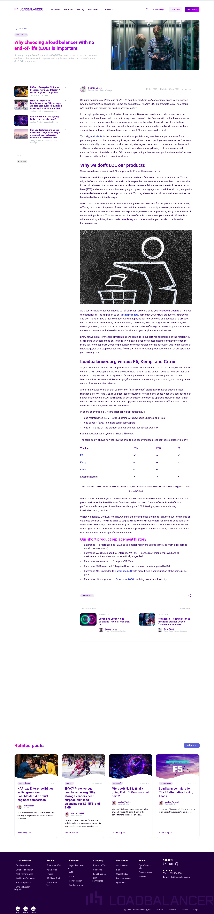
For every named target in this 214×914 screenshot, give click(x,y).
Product (51, 860)
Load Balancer (99, 874)
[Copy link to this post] (189, 595)
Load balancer (23, 860)
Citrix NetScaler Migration (22, 888)
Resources (122, 860)
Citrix (83, 469)
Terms (185, 909)
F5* (82, 455)
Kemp (83, 462)
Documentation (123, 878)
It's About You (99, 865)
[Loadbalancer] (29, 8)
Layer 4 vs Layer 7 (76, 866)
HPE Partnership (97, 879)
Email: (176, 877)
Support (143, 860)
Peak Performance (24, 874)
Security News (145, 872)
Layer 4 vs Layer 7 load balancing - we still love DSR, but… (114, 621)
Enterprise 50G (123, 571)
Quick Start (121, 882)
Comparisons (21, 35)
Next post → (186, 609)
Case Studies (122, 874)
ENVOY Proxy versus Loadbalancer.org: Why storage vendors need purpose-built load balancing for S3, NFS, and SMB (82, 798)
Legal (195, 909)
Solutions (97, 870)
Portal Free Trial (51, 883)
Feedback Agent (76, 885)
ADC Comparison (23, 882)
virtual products (129, 314)
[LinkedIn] (165, 864)
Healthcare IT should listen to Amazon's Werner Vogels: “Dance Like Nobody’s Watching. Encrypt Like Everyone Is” (174, 624)
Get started (192, 9)
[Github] (176, 864)
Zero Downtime (23, 865)
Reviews (142, 876)
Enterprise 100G (125, 579)
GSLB (71, 876)
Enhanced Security (24, 870)
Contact (167, 870)
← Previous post (88, 609)
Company (98, 860)
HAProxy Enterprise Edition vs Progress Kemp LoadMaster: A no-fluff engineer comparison (35, 794)
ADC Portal (52, 870)
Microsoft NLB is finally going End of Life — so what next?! (130, 792)
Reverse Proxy (75, 881)
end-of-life (96, 136)
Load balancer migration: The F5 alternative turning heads (176, 792)
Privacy (172, 909)
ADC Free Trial (53, 878)
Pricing (50, 874)
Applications (122, 865)
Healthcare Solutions (25, 878)
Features (74, 860)
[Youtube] (171, 864)
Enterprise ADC (54, 865)
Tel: (173, 873)
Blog (118, 870)
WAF (71, 872)
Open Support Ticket (145, 866)
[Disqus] (136, 684)
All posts (192, 745)
